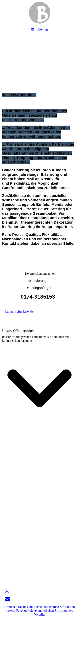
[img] (39, 12)
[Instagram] (6, 591)
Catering (42, 29)
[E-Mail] (7, 599)
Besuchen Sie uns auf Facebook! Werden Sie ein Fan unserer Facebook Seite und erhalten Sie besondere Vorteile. (39, 610)
